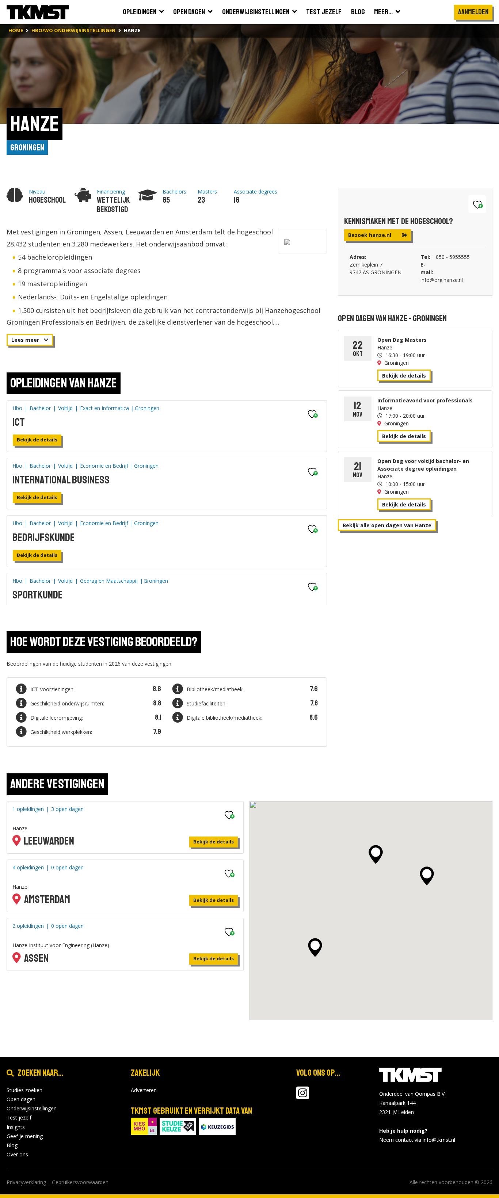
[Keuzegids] (217, 1125)
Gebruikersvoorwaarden (80, 1182)
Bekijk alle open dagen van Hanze (387, 525)
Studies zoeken (24, 1090)
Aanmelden (473, 11)
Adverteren (144, 1090)
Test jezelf (19, 1117)
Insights (16, 1127)
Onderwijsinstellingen (32, 1108)
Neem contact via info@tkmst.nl (417, 1139)
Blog (12, 1145)
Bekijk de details (37, 439)
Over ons (17, 1154)
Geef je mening (25, 1136)
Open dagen (21, 1099)
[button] (376, 854)
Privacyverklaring (26, 1182)
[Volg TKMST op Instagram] (302, 1096)
